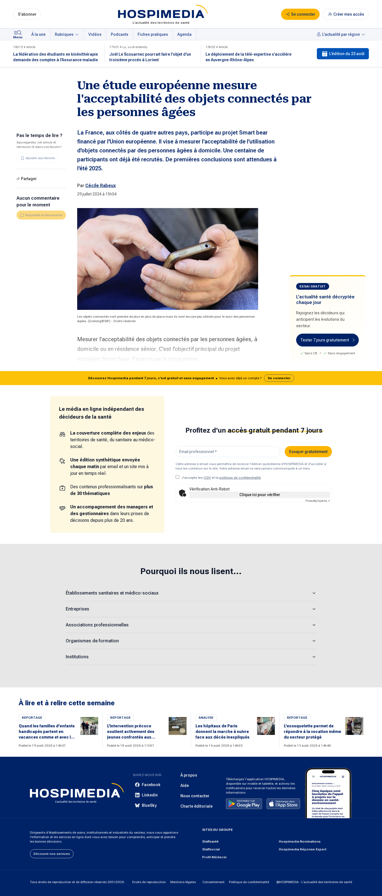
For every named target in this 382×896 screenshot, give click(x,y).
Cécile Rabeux (100, 185)
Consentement (213, 882)
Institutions (77, 656)
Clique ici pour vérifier (259, 494)
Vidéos (95, 34)
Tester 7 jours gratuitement (324, 340)
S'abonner (27, 14)
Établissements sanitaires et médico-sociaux (112, 593)
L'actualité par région (341, 34)
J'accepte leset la (221, 478)
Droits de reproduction (149, 882)
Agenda (184, 34)
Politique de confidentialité (249, 882)
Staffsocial (211, 849)
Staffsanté (210, 841)
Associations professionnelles (97, 625)
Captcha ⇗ (318, 500)
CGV (207, 478)
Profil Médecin (214, 857)
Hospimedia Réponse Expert (302, 849)
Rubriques (64, 34)
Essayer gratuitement (308, 451)
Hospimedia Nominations (299, 841)
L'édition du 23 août (346, 53)
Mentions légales (183, 882)
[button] (191, 378)
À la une (38, 34)
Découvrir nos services (52, 854)
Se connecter (279, 378)
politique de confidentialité (240, 478)
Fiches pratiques (153, 34)
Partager (29, 178)
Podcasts (119, 34)
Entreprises (77, 609)
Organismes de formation (92, 640)
